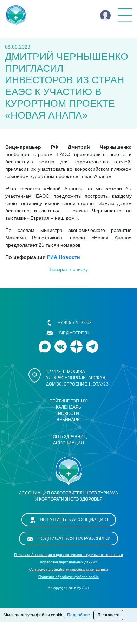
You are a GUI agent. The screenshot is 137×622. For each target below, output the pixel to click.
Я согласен (108, 615)
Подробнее (78, 615)
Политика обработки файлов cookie (68, 577)
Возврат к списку (69, 269)
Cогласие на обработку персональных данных (68, 569)
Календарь (68, 407)
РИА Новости (63, 257)
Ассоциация (68, 442)
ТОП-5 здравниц (69, 436)
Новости (68, 413)
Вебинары (69, 419)
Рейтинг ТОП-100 (69, 400)
